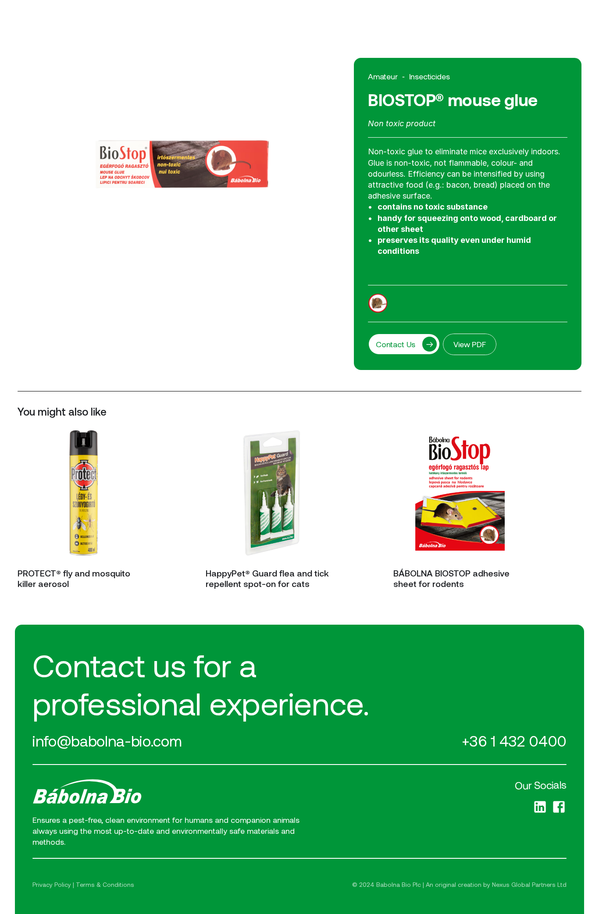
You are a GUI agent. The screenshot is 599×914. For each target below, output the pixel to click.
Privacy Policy (51, 884)
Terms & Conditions (105, 884)
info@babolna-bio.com (107, 741)
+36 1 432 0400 (514, 741)
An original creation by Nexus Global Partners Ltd (496, 884)
